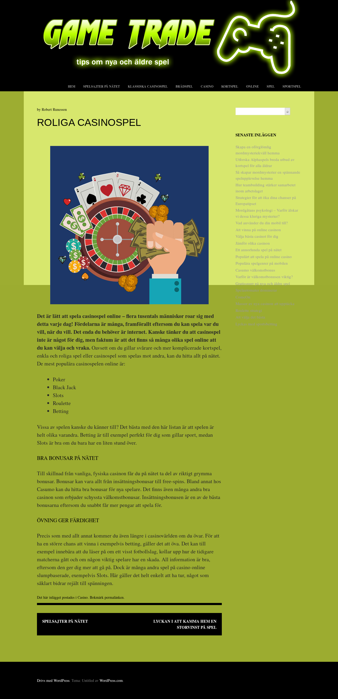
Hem (71, 86)
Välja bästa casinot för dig (257, 236)
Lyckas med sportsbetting (256, 323)
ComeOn (243, 296)
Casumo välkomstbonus (255, 270)
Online (252, 86)
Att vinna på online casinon (258, 229)
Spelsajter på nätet (101, 86)
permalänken (114, 597)
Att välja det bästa (250, 317)
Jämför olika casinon (253, 243)
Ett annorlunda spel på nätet (258, 249)
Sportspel (292, 86)
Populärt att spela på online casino (264, 256)
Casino (207, 86)
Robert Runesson (54, 109)
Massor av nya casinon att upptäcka (265, 303)
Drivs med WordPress (53, 680)
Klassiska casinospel (148, 86)
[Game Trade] (169, 77)
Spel (271, 86)
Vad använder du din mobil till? (262, 222)
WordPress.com (111, 680)
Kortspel (229, 86)
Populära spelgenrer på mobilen (262, 263)
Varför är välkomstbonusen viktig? (264, 276)
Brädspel (184, 86)
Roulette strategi (249, 310)
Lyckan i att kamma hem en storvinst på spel (185, 624)
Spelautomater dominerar (256, 290)
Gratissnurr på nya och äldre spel (263, 283)
